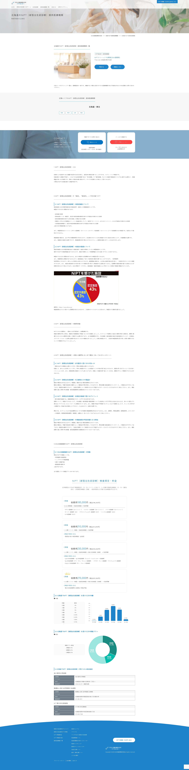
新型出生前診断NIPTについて (61, 729)
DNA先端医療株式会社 (96, 35)
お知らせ (54, 7)
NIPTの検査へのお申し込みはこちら (167, 1)
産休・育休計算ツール (77, 752)
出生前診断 (35, 7)
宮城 (62, 112)
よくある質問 (74, 755)
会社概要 (69, 760)
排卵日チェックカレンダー (78, 746)
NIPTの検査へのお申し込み (124, 740)
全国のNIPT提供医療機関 (112, 35)
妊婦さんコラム (75, 729)
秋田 (68, 112)
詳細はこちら (117, 67)
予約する (101, 67)
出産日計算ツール (75, 749)
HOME (13, 7)
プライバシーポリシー (59, 760)
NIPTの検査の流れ (58, 737)
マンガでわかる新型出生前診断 (79, 734)
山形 (75, 112)
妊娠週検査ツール (75, 737)
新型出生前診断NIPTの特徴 (60, 732)
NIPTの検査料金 (58, 734)
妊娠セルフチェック (76, 743)
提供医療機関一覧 (44, 7)
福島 (81, 112)
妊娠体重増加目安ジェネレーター (79, 740)
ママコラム (74, 732)
